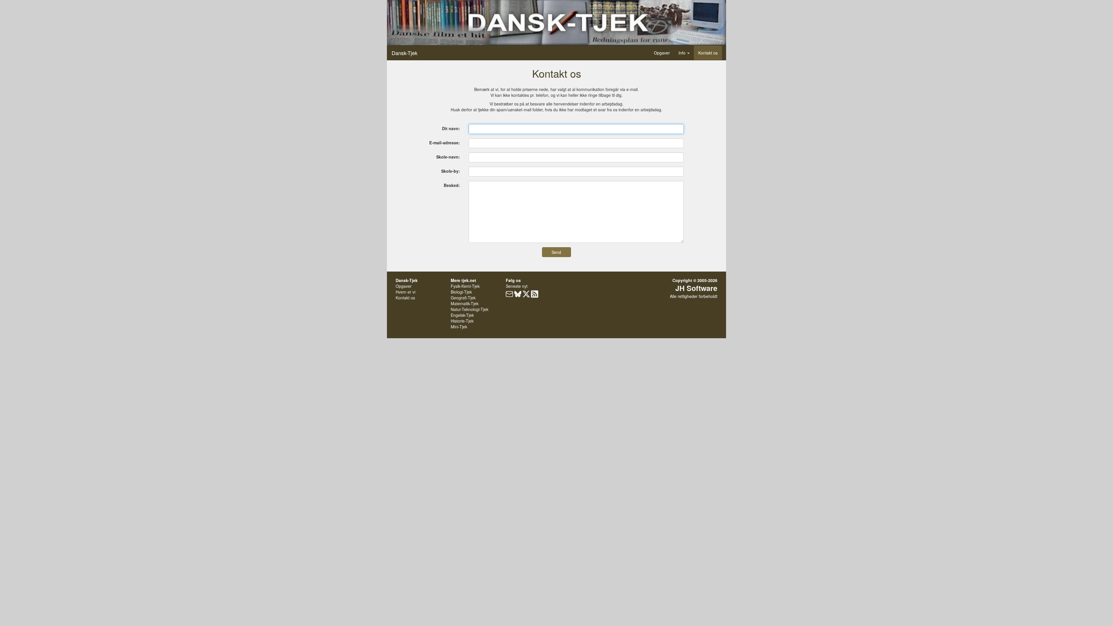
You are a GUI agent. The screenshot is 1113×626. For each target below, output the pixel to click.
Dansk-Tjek (404, 53)
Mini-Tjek (459, 327)
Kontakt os (708, 53)
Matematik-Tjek (465, 303)
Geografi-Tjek (463, 298)
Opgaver (662, 53)
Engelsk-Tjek (462, 315)
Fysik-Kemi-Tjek (465, 286)
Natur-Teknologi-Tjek (469, 309)
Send (556, 252)
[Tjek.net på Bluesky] (517, 295)
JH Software (696, 288)
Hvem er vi (405, 292)
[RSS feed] (534, 295)
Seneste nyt (517, 286)
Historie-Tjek (462, 321)
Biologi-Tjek (461, 292)
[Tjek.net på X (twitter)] (526, 295)
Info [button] (683, 53)
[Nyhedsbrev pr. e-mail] (509, 295)
